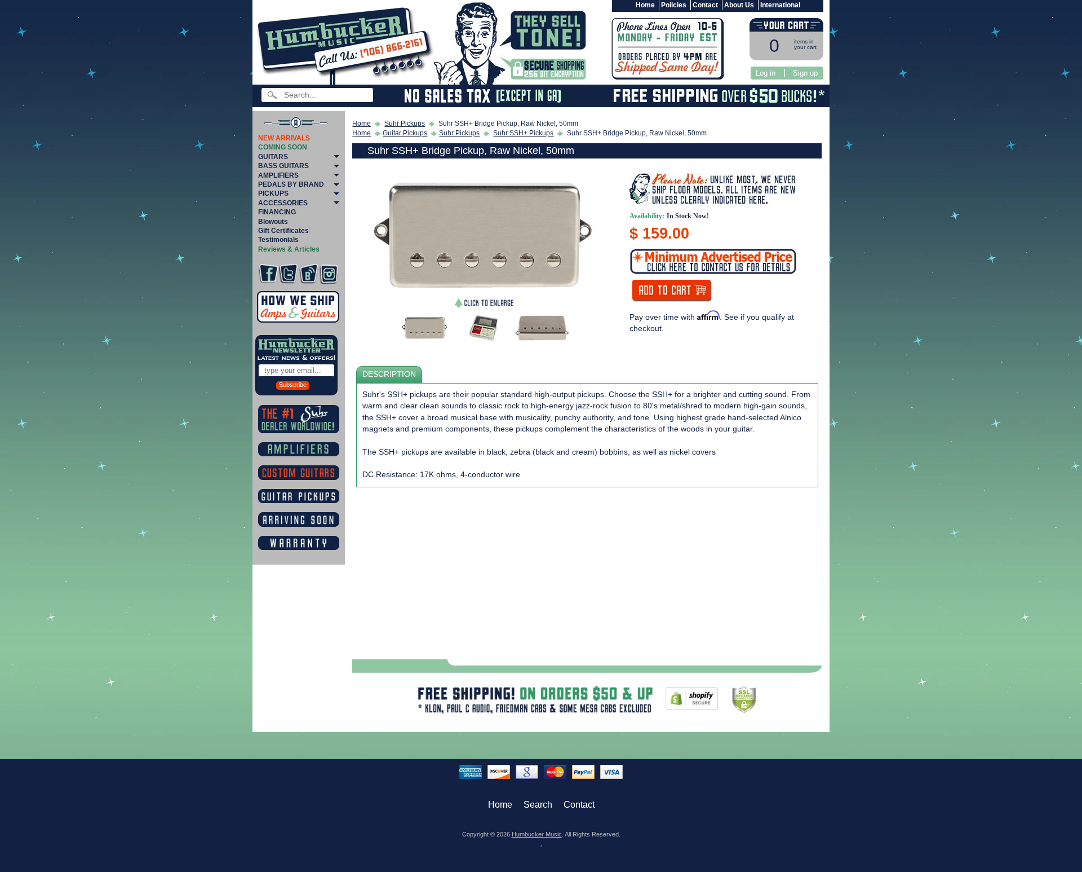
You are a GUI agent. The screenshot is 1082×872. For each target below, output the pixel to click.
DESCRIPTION (389, 374)
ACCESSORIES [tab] (283, 203)
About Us (739, 5)
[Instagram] (329, 273)
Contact (705, 5)
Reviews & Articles (289, 249)
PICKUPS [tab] (273, 193)
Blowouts (273, 222)
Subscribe (293, 384)
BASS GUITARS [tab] (283, 166)
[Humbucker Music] (346, 44)
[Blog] (308, 273)
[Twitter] (288, 273)
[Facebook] (268, 273)
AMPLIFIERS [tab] (278, 175)
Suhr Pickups (404, 123)
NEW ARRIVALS (284, 138)
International (780, 5)
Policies (673, 5)
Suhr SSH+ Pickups (523, 133)
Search (538, 804)
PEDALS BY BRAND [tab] (291, 184)
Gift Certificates (283, 231)
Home (645, 5)
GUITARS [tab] (273, 157)
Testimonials (278, 240)
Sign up (805, 73)
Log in (765, 73)
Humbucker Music (537, 834)
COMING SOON (282, 147)
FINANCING (277, 212)
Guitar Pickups (405, 133)
